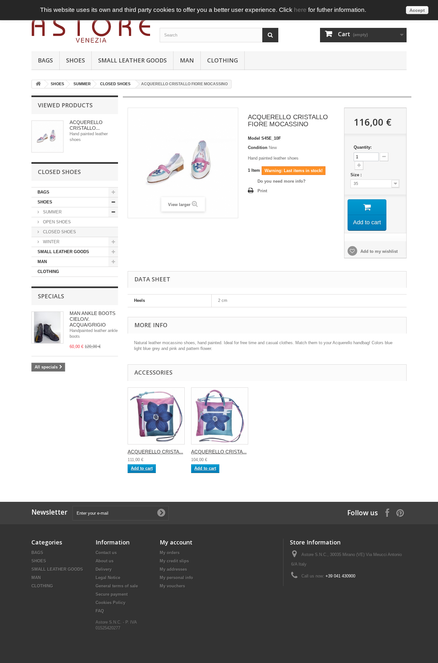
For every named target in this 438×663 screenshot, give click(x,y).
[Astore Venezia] (90, 30)
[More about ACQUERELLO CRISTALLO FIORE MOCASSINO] (47, 136)
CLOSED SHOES (115, 84)
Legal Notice (108, 577)
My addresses (173, 569)
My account (176, 542)
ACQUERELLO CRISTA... (155, 451)
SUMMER (82, 84)
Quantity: (363, 147)
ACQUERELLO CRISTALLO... (86, 125)
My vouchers (172, 586)
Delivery (104, 569)
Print (262, 190)
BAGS (45, 60)
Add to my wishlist (378, 251)
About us (105, 561)
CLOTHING (222, 60)
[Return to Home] (38, 84)
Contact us (106, 552)
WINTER (50, 241)
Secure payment (112, 594)
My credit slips (174, 561)
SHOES (75, 60)
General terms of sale (117, 586)
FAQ (100, 611)
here (300, 9)
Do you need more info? (281, 181)
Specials (51, 296)
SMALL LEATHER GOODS (132, 60)
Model (254, 138)
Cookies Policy (110, 602)
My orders (170, 552)
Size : (356, 174)
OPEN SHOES (56, 222)
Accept (417, 10)
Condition (257, 147)
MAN (187, 60)
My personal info (176, 577)
